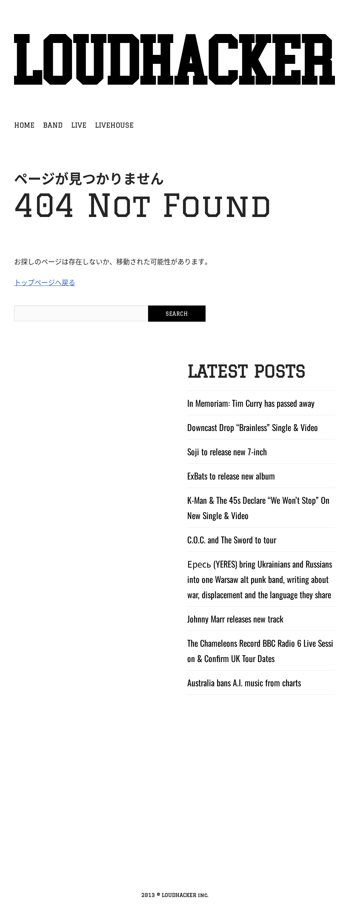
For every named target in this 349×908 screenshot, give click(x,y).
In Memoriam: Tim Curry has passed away (251, 403)
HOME (24, 125)
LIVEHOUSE (114, 125)
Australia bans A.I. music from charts (244, 682)
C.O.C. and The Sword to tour (231, 539)
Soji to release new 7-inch (227, 451)
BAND (53, 125)
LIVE (78, 125)
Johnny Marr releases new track (235, 618)
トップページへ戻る (44, 282)
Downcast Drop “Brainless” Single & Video (252, 427)
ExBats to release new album (231, 475)
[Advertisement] (174, 822)
